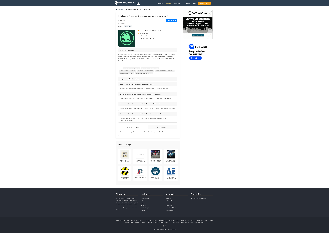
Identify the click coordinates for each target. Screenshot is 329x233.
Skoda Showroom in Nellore (126, 73)
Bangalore (126, 220)
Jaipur (211, 220)
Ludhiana (149, 222)
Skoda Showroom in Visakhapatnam (164, 70)
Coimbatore (162, 220)
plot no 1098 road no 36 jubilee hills (151, 30)
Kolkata (137, 222)
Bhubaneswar (139, 220)
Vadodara (197, 222)
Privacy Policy (169, 205)
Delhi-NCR (169, 220)
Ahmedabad (119, 220)
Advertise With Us (171, 208)
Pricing (143, 210)
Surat (191, 222)
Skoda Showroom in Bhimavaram (144, 73)
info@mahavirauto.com (147, 38)
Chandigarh (148, 220)
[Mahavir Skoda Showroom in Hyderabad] (126, 38)
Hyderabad (200, 220)
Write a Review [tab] (163, 127)
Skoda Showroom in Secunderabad (150, 68)
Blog (142, 200)
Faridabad (175, 220)
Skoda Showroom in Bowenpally (127, 70)
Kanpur (127, 222)
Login (195, 3)
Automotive (121, 9)
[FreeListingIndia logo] (124, 3)
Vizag (202, 222)
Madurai (155, 222)
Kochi (131, 222)
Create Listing (204, 3)
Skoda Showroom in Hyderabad (131, 68)
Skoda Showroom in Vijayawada (145, 70)
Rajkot (187, 222)
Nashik (173, 222)
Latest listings (145, 208)
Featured (168, 3)
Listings (160, 3)
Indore (206, 220)
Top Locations (145, 198)
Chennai (155, 220)
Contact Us (169, 200)
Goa (188, 220)
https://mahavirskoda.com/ (148, 36)
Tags (142, 203)
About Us (168, 198)
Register (188, 3)
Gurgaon (193, 220)
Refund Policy (170, 210)
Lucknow (143, 222)
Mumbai (161, 222)
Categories (176, 3)
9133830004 (144, 33)
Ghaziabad (183, 220)
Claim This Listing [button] (171, 20)
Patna (177, 222)
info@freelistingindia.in (199, 198)
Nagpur (167, 222)
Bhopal (133, 220)
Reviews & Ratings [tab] (133, 127)
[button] (213, 3)
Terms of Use (169, 203)
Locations (143, 205)
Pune (182, 222)
